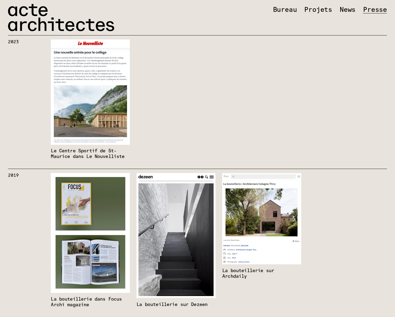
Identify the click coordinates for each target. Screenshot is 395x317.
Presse (375, 9)
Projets (318, 9)
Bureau (285, 9)
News (348, 9)
